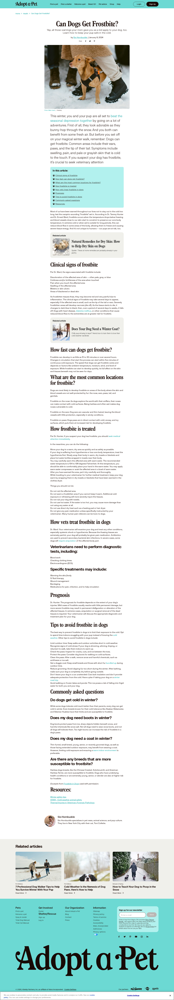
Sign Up (152, 4)
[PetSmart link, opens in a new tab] (136, 988)
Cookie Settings (70, 989)
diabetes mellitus (83, 311)
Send (152, 915)
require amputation (67, 541)
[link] (79, 4)
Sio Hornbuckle (80, 37)
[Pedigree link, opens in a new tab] (147, 989)
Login (139, 4)
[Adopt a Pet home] (26, 4)
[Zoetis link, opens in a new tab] (155, 988)
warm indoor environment (104, 750)
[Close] (170, 995)
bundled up (111, 663)
